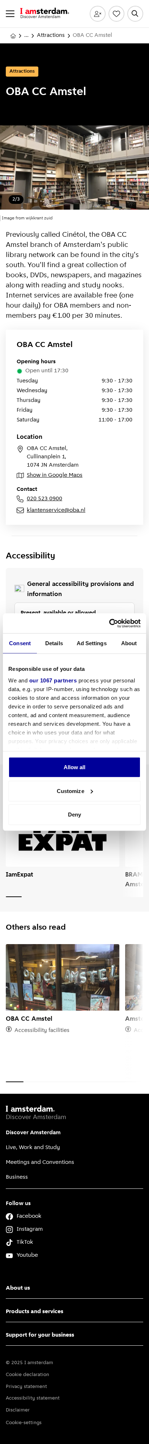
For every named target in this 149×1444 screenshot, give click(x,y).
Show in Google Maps (54, 475)
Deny (74, 814)
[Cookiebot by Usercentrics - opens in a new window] (109, 623)
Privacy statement (26, 1386)
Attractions (51, 35)
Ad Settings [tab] (92, 643)
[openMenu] (10, 13)
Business (17, 1177)
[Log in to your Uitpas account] (98, 14)
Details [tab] (54, 643)
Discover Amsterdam (33, 1133)
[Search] (135, 14)
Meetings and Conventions (40, 1162)
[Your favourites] (116, 14)
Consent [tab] (20, 643)
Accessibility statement (33, 1398)
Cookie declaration (27, 1374)
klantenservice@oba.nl (56, 510)
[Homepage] (13, 36)
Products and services (34, 1312)
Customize (70, 791)
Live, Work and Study (33, 1148)
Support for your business (40, 1335)
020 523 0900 (44, 499)
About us (18, 1288)
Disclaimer (18, 1410)
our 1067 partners (53, 680)
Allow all (75, 767)
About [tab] (129, 643)
